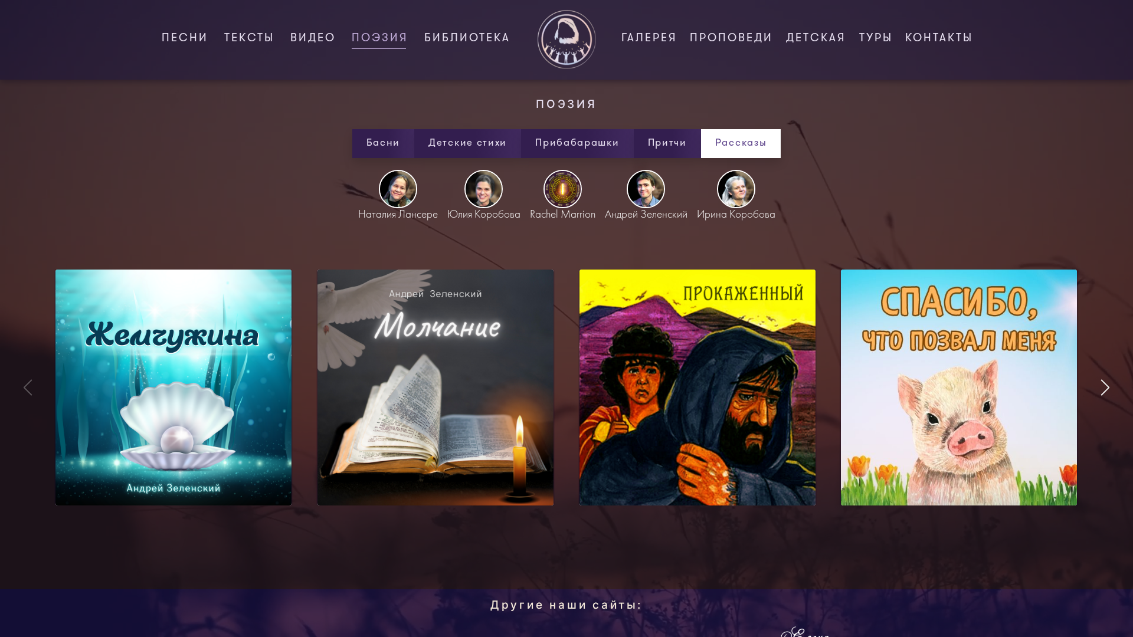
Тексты (249, 38)
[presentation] (1105, 387)
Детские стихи (467, 143)
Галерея (649, 38)
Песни (185, 38)
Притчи (667, 143)
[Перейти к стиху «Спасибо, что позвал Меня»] (959, 387)
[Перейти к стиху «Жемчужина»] (173, 387)
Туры (876, 38)
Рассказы (741, 143)
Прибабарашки (577, 143)
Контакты (939, 38)
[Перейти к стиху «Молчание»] (435, 387)
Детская (816, 38)
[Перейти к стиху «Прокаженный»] (697, 387)
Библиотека (467, 38)
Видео (313, 38)
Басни (383, 143)
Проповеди (731, 38)
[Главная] (566, 40)
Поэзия (382, 38)
